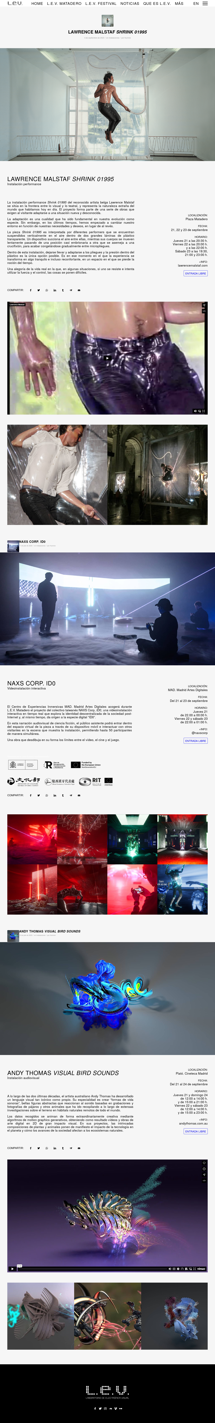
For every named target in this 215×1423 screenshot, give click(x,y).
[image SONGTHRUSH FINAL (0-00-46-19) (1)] (40, 1316)
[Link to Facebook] (95, 1407)
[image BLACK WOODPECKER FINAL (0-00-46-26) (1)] (107, 1316)
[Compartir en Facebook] (31, 290)
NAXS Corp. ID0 (32, 541)
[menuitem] (37, 3)
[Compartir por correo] (79, 290)
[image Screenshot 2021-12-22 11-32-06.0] (183, 889)
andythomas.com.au (193, 1123)
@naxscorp (200, 732)
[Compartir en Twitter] (39, 290)
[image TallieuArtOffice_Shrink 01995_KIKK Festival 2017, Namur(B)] (158, 475)
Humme (127, 37)
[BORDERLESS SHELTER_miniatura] (13, 546)
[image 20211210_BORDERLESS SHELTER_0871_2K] (133, 889)
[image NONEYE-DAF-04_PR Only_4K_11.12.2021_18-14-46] (82, 889)
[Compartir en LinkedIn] (55, 290)
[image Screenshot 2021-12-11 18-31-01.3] (82, 839)
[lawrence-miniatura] (107, 21)
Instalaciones (114, 37)
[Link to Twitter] (100, 1407)
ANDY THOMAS (49, 931)
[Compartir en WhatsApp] (47, 290)
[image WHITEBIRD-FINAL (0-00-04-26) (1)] (174, 1316)
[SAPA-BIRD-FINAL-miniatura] (13, 936)
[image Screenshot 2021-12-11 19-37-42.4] (32, 889)
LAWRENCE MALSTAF (107, 32)
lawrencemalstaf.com (193, 265)
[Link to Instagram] (105, 1407)
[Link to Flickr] (120, 1407)
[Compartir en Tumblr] (63, 290)
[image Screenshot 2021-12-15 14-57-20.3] (183, 839)
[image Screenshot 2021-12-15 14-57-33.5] (133, 839)
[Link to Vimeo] (115, 1407)
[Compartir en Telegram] (71, 290)
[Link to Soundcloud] (110, 1407)
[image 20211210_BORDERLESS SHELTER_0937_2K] (32, 839)
